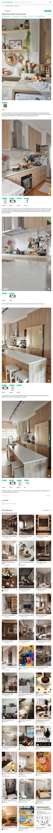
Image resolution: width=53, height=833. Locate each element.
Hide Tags (6, 98)
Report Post (48, 495)
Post (49, 503)
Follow (47, 11)
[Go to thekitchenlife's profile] (3, 11)
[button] (31, 2)
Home (3, 5)
